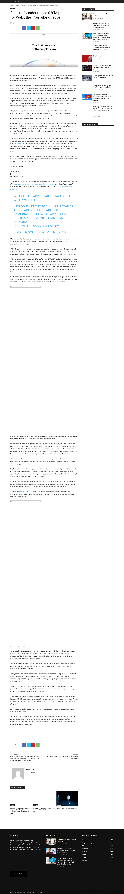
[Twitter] (107, 1)
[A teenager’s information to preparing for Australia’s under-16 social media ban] (44, 798)
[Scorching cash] (87, 58)
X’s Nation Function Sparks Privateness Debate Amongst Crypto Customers (102, 25)
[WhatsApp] (38, 28)
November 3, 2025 (52, 232)
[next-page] (14, 818)
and (28, 184)
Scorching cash (97, 56)
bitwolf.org (17, 23)
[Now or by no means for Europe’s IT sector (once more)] (87, 78)
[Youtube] (113, 1)
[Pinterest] (33, 28)
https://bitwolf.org (30, 772)
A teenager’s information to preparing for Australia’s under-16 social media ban (43, 809)
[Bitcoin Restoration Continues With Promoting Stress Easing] (87, 87)
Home (12, 5)
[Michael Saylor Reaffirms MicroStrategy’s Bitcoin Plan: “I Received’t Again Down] (87, 48)
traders (32, 184)
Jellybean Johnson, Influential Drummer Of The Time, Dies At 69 (102, 67)
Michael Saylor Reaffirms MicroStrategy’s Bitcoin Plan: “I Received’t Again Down (102, 47)
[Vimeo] (110, 1)
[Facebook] (102, 1)
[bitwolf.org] (11, 23)
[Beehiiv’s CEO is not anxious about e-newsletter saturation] (67, 798)
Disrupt (18, 143)
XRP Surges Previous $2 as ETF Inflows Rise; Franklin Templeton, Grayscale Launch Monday (103, 108)
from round (39, 184)
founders (15, 184)
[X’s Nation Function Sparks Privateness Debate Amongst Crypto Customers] (87, 26)
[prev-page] (11, 818)
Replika (22, 492)
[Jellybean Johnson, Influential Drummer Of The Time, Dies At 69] (87, 68)
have (51, 184)
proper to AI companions (34, 111)
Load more (97, 116)
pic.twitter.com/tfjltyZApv (36, 226)
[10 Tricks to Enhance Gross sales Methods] (87, 16)
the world (46, 184)
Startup (17, 5)
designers (22, 184)
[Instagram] (104, 1)
